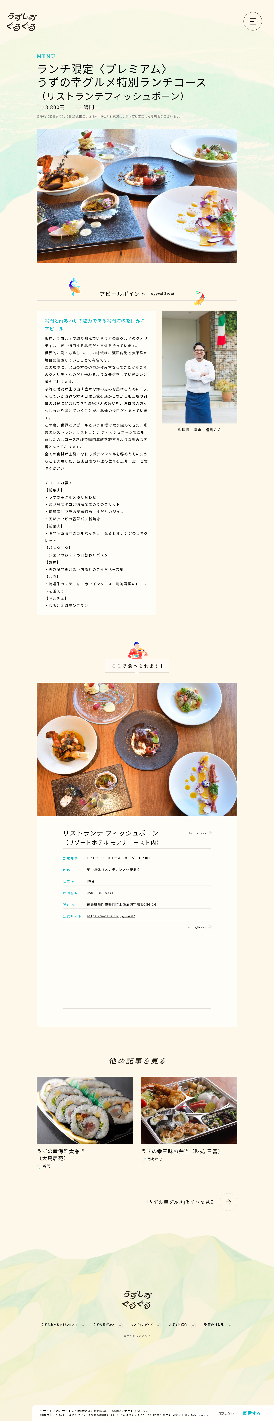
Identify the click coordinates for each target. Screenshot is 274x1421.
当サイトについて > (137, 1335)
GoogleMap (197, 927)
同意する (252, 1413)
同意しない (226, 1413)
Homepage (198, 833)
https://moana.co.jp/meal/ (111, 916)
